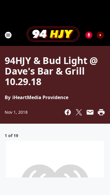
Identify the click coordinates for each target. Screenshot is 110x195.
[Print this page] (101, 112)
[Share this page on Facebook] (68, 112)
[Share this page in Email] (90, 112)
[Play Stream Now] (100, 35)
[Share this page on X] (79, 112)
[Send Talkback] (88, 35)
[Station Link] (53, 35)
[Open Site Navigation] (8, 35)
